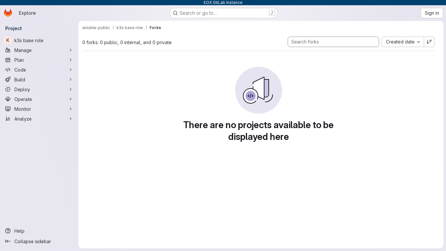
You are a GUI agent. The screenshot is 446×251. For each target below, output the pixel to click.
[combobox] (403, 42)
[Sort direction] (429, 42)
